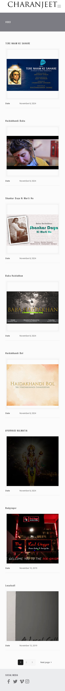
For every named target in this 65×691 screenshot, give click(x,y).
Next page (45, 662)
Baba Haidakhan (14, 275)
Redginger (11, 508)
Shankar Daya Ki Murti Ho (19, 198)
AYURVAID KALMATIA (16, 430)
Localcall (10, 585)
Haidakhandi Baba (15, 120)
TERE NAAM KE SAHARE (17, 43)
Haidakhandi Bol (14, 353)
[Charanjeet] (32, 6)
